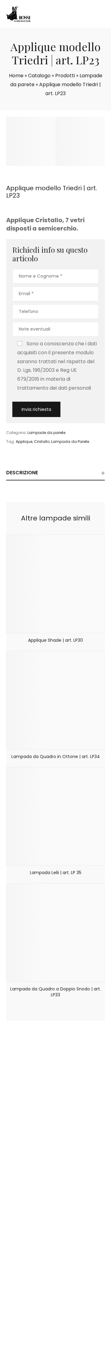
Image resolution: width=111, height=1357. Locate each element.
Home (16, 75)
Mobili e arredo (28, 1228)
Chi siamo (23, 1154)
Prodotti (65, 75)
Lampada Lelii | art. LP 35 (55, 872)
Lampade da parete (46, 432)
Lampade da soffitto (34, 1205)
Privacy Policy (47, 1350)
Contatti (21, 1169)
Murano (20, 1291)
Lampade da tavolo (33, 1213)
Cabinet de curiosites (35, 1268)
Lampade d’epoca (31, 1276)
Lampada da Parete (70, 441)
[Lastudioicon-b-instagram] (63, 1332)
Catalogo (39, 75)
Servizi (19, 1161)
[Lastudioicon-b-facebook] (47, 1332)
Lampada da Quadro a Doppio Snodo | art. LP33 (55, 992)
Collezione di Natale (33, 1284)
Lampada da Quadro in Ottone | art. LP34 (55, 756)
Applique (24, 441)
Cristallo (42, 441)
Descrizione (22, 472)
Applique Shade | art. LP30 (55, 640)
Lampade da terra (31, 1220)
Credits (69, 1350)
